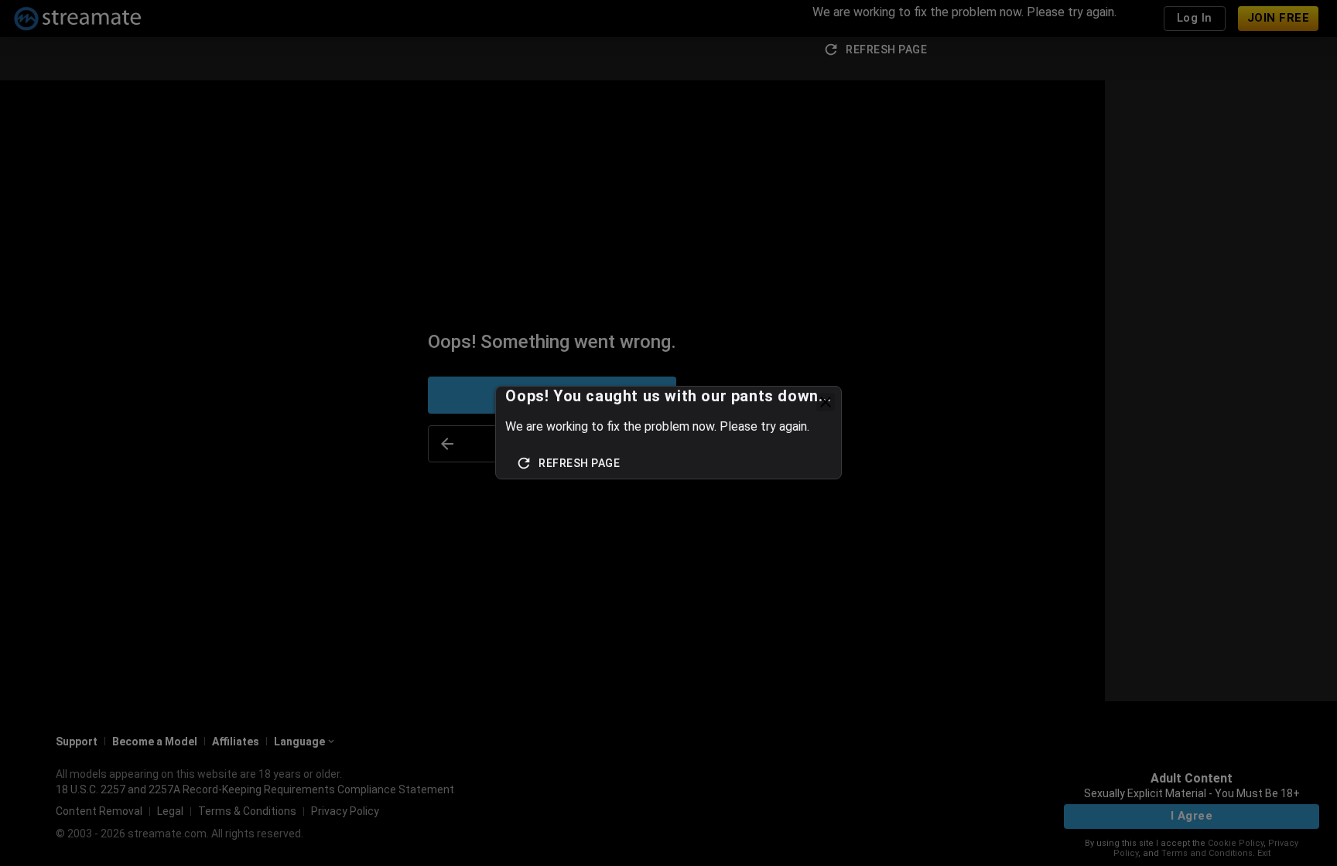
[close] (825, 402)
